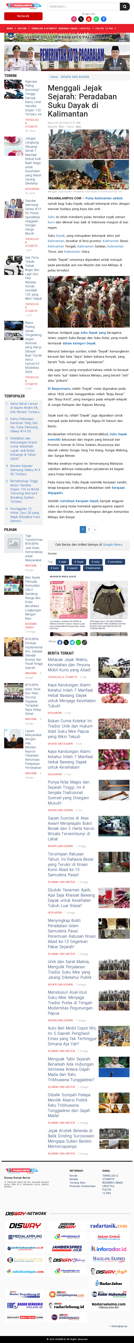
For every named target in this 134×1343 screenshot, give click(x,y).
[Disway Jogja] (108, 1271)
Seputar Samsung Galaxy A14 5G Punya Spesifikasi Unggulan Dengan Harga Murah (33, 217)
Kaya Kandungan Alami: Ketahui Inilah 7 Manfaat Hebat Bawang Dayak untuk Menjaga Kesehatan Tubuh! (72, 695)
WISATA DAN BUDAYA (75, 77)
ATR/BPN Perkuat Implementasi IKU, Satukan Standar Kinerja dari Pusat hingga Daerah (34, 653)
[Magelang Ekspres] (108, 1260)
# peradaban (115, 562)
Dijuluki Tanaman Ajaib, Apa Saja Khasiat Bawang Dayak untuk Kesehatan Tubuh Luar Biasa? (71, 898)
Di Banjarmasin (59, 388)
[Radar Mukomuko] (108, 1294)
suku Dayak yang (92, 332)
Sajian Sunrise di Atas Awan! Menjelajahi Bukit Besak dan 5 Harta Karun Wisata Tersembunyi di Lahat (71, 828)
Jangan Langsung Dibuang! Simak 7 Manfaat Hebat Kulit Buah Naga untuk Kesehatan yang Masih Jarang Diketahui (33, 161)
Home (54, 77)
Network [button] (23, 16)
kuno (51, 222)
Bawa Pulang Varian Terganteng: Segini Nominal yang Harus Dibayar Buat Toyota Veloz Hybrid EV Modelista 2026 (33, 347)
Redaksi (74, 1179)
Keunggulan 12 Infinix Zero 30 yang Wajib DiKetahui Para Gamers (23, 515)
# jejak (62, 562)
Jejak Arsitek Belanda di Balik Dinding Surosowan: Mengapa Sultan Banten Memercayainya (71, 1139)
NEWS (10, 28)
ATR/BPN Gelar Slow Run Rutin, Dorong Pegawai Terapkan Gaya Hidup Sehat (33, 699)
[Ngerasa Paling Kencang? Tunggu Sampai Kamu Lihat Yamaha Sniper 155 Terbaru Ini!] (13, 89)
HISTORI (22, 28)
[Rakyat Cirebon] (108, 1237)
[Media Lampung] (25, 1237)
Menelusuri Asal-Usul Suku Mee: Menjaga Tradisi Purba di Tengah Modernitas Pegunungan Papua (70, 1002)
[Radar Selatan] (67, 1317)
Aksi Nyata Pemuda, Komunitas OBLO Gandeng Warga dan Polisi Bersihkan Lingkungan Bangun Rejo (33, 598)
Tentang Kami (77, 1183)
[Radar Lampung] (25, 1260)
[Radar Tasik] (108, 1225)
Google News (112, 544)
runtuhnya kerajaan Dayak (78, 501)
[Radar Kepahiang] (25, 1294)
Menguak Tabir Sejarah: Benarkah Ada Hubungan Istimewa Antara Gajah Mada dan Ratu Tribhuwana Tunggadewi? (71, 1069)
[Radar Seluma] (108, 1306)
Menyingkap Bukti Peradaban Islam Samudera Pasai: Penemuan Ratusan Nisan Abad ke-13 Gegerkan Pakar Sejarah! (72, 934)
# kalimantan (93, 568)
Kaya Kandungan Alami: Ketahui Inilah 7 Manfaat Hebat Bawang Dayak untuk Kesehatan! (70, 759)
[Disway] (25, 1225)
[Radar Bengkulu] (25, 1306)
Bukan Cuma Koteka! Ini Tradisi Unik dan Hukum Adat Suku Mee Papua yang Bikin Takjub (70, 729)
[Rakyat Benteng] (25, 1317)
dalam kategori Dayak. (79, 343)
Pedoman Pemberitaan (83, 1186)
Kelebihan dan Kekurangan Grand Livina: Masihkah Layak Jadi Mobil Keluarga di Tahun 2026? (21, 448)
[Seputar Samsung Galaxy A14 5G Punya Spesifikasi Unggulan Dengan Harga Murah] (13, 208)
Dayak (60, 235)
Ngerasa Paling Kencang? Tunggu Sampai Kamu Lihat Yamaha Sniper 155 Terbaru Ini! (33, 98)
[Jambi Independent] (25, 1248)
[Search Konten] (125, 6)
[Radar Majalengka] (67, 1271)
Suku (51, 217)
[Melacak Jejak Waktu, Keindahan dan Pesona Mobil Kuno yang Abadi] (114, 667)
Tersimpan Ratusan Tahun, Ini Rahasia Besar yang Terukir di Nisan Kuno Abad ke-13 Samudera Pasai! (71, 864)
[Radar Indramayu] (67, 1237)
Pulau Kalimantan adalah (104, 198)
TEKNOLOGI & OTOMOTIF (44, 28)
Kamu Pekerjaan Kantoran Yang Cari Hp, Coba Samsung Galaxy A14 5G (22, 425)
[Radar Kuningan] (25, 1271)
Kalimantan (56, 241)
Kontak (73, 1176)
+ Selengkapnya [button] (118, 1326)
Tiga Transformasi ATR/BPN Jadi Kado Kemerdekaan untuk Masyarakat (35, 548)
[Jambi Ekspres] (67, 1248)
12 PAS (109, 28)
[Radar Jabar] (108, 1283)
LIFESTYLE (85, 28)
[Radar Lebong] (67, 1306)
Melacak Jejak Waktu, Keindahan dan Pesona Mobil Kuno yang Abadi (69, 665)
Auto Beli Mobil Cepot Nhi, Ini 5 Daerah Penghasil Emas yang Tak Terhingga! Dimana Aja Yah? (72, 1036)
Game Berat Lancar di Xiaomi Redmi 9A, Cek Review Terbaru (22, 408)
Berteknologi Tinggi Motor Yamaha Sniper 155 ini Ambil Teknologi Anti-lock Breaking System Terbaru (22, 491)
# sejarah (72, 568)
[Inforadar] (108, 1248)
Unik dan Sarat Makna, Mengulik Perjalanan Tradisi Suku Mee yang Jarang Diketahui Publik (70, 970)
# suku (96, 562)
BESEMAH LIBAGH (68, 28)
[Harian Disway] (67, 1225)
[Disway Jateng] (67, 1260)
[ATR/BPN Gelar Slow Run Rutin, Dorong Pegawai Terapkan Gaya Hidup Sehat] (13, 692)
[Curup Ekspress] (67, 1294)
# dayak (79, 562)
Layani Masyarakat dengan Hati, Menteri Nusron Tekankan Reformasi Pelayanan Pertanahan (33, 749)
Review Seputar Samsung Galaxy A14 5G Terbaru (23, 470)
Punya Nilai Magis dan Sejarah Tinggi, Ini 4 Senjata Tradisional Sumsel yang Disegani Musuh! (69, 792)
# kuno (55, 568)
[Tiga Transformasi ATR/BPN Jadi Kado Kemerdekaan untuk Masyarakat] (13, 543)
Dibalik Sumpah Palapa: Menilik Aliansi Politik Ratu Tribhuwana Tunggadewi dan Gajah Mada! (69, 1105)
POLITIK (99, 28)
